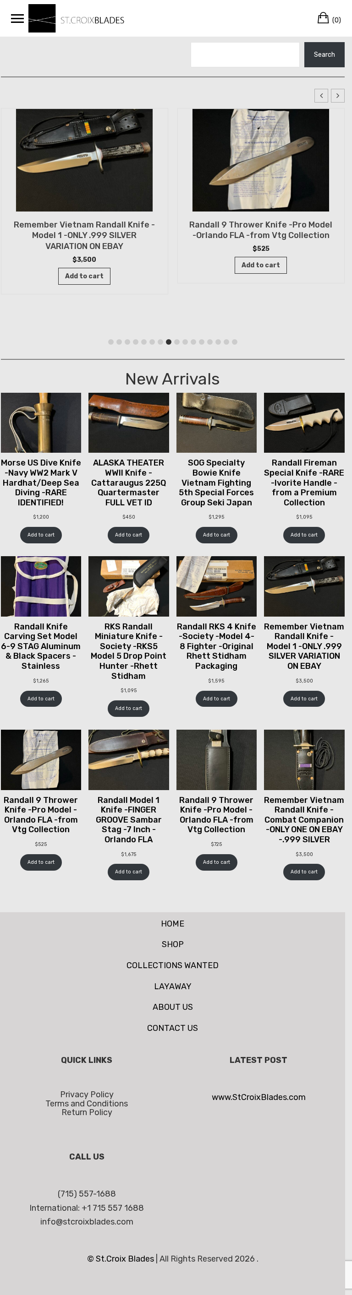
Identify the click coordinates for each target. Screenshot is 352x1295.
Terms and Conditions (86, 1104)
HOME (172, 924)
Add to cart (41, 535)
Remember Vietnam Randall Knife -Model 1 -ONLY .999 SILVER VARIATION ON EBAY (84, 236)
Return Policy (86, 1112)
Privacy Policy (87, 1094)
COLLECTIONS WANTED (172, 965)
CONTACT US (172, 1028)
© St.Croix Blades (121, 1259)
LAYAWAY (173, 986)
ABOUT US (173, 1007)
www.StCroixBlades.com (259, 1097)
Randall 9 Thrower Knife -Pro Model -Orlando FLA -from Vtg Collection (260, 230)
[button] (338, 96)
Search (324, 55)
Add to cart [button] (84, 276)
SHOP (173, 944)
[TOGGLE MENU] (17, 18)
